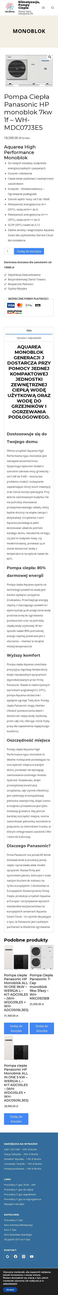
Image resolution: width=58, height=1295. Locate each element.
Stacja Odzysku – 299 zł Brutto (21, 1154)
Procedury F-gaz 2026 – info (20, 1184)
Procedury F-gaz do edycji (18, 1189)
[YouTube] (31, 1256)
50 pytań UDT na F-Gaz (17, 1239)
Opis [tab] (29, 330)
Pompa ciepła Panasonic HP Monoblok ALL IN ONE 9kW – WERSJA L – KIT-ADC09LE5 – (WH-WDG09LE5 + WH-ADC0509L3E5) (16, 992)
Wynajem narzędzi (14, 1204)
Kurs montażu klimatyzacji (18, 1224)
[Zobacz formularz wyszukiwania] (51, 7)
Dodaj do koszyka (29, 251)
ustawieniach (10, 1283)
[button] (50, 57)
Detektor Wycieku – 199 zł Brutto (22, 1159)
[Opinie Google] (7, 1256)
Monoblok (29, 31)
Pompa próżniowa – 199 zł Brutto (22, 1168)
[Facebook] (15, 1256)
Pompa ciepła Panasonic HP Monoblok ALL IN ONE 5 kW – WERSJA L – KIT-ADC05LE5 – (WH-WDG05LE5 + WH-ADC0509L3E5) (16, 1083)
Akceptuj (10, 1289)
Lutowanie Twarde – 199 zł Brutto (23, 1163)
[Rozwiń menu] (43, 7)
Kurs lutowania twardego (18, 1234)
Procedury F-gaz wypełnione (20, 1194)
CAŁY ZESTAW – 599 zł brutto (20, 1149)
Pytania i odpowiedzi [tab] (29, 337)
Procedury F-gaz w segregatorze (22, 1199)
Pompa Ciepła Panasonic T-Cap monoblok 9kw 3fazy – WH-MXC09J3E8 (41, 986)
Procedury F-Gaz (13, 1220)
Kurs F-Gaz (10, 1229)
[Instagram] (23, 1256)
